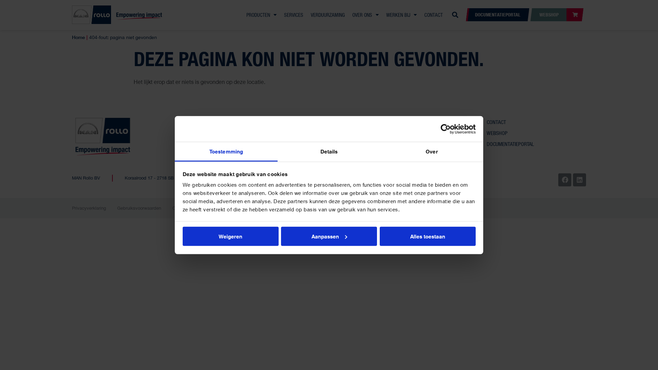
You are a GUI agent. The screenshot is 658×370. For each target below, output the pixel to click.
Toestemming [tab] (226, 151)
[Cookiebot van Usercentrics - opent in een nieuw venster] (446, 129)
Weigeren (230, 236)
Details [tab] (329, 151)
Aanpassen (325, 236)
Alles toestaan (427, 236)
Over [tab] (432, 151)
